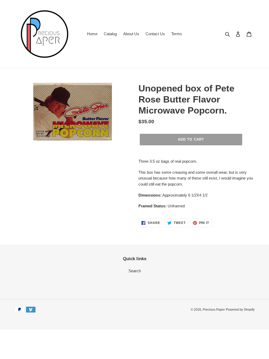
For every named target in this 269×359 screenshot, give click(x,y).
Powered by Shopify (240, 309)
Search (134, 271)
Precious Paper (214, 309)
